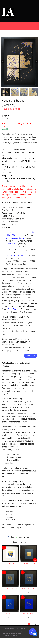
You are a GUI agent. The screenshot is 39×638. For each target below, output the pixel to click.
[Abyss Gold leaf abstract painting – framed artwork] (19, 62)
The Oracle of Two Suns (14, 255)
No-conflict (10, 210)
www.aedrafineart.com (15, 238)
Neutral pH (22, 213)
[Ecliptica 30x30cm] (10, 596)
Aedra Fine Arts (14, 309)
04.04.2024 (16, 235)
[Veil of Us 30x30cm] (28, 571)
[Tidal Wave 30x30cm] (10, 571)
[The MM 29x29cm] (28, 547)
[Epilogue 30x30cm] (10, 547)
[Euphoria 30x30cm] (28, 596)
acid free (27, 207)
